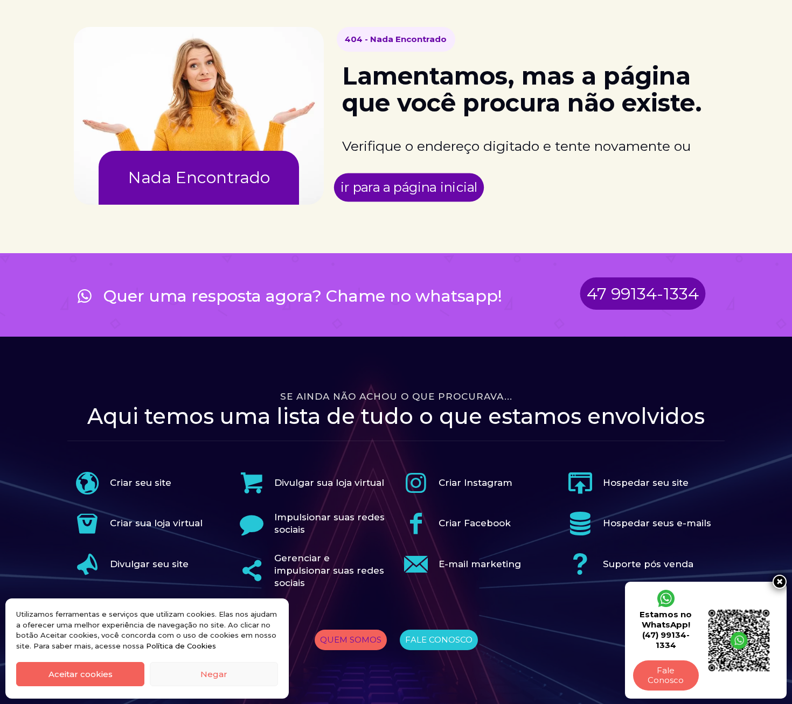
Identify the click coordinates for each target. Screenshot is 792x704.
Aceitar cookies (80, 674)
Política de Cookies (181, 646)
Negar (213, 674)
